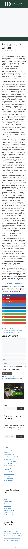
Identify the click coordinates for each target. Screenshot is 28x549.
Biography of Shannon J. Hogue (12, 332)
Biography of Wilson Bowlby (11, 540)
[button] (25, 39)
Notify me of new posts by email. (11, 369)
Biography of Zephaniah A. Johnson (13, 535)
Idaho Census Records (10, 461)
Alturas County (8, 501)
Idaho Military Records (10, 478)
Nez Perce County (8, 328)
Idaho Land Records (9, 474)
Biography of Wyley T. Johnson (12, 538)
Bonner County (8, 508)
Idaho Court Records (9, 465)
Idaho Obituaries (8, 480)
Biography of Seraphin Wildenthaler (13, 330)
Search (6, 405)
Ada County (7, 499)
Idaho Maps (7, 476)
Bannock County (8, 503)
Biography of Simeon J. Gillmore (12, 533)
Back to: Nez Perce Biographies (14, 283)
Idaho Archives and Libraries (11, 457)
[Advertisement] (14, 22)
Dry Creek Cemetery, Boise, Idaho (12, 531)
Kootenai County (8, 512)
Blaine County (7, 506)
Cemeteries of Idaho (9, 454)
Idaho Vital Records (9, 482)
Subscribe (20, 436)
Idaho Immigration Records (11, 471)
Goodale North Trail (9, 510)
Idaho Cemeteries (8, 459)
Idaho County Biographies (10, 463)
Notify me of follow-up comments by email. (14, 366)
